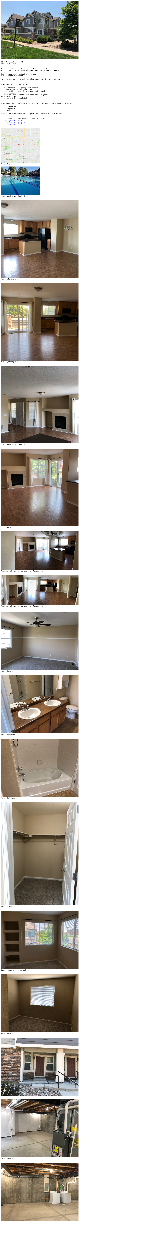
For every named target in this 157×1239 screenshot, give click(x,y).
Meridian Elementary (14, 120)
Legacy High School (14, 124)
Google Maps (6, 164)
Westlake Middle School (16, 122)
